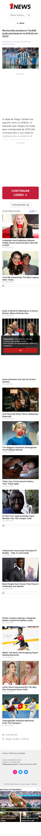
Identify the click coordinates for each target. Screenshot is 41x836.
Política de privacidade (17, 753)
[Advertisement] (20, 95)
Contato (5, 753)
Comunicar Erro (19, 205)
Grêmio (25, 739)
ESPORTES (12, 735)
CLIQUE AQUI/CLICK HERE (27, 764)
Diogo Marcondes (8, 44)
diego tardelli (13, 739)
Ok (20, 350)
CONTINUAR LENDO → (20, 193)
